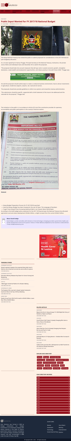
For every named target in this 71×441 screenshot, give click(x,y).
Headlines (60, 362)
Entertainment (50, 360)
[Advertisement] (46, 5)
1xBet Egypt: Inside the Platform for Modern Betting (14, 283)
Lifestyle (47, 365)
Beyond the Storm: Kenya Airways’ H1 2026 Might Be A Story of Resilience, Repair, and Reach (53, 313)
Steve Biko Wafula (5, 271)
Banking (39, 357)
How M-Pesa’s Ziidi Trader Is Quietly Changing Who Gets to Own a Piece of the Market (52, 321)
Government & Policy (52, 432)
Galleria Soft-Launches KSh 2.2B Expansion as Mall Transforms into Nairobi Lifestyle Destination (53, 345)
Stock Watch (56, 368)
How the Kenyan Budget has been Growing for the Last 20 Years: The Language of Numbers (30, 207)
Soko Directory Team (6, 285)
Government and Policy (49, 362)
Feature (39, 362)
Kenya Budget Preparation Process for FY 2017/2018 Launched (21, 205)
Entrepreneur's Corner (62, 360)
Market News (55, 365)
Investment (40, 365)
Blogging (46, 357)
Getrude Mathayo (5, 279)
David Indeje (5, 24)
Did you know (41, 360)
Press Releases (47, 368)
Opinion (39, 368)
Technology (65, 368)
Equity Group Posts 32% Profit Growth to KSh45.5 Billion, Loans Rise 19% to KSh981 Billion (17, 299)
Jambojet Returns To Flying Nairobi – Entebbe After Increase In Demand (53, 337)
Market (49, 425)
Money (62, 365)
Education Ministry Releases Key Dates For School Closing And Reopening (17, 276)
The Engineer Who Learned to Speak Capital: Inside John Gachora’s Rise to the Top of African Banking (15, 291)
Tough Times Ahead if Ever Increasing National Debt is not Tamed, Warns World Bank (28, 209)
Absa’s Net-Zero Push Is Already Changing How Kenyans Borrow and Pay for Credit (51, 329)
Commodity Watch (55, 357)
